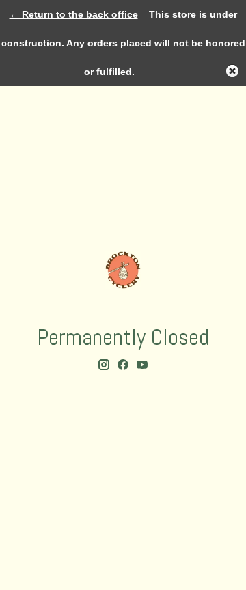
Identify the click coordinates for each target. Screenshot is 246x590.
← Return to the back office (74, 14)
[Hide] (232, 71)
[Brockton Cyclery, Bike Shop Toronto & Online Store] (123, 270)
